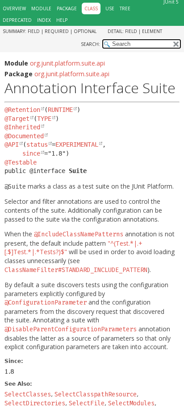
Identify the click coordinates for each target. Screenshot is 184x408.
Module (41, 8)
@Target (16, 118)
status (37, 144)
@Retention (22, 109)
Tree (125, 8)
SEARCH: (90, 44)
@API (11, 144)
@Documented (24, 136)
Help (61, 20)
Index (44, 20)
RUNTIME (60, 109)
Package (67, 8)
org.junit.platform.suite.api (67, 63)
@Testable (20, 162)
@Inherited (22, 127)
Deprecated (17, 20)
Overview (14, 8)
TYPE (44, 118)
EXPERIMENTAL (76, 144)
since (31, 153)
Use (109, 8)
